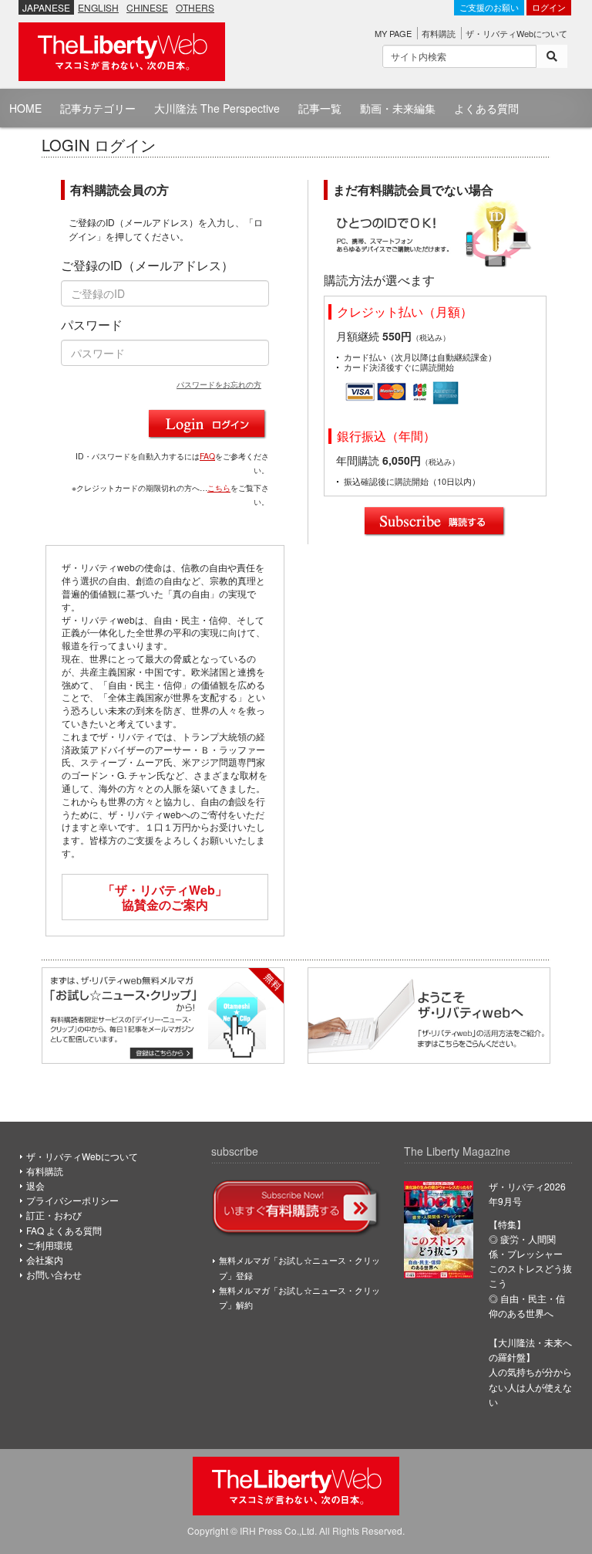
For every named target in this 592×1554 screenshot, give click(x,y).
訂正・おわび (54, 1214)
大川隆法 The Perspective (217, 108)
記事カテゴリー (98, 108)
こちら (218, 487)
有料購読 (439, 33)
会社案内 (44, 1259)
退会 (35, 1185)
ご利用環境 (49, 1244)
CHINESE (147, 7)
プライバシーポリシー (72, 1200)
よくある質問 (486, 108)
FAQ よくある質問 (64, 1230)
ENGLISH (98, 7)
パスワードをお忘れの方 (219, 384)
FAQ (207, 456)
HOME (25, 108)
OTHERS (195, 7)
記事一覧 (319, 108)
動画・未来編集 (398, 108)
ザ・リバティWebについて (516, 33)
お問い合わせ (54, 1274)
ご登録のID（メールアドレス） (147, 266)
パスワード (92, 325)
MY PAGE (393, 33)
